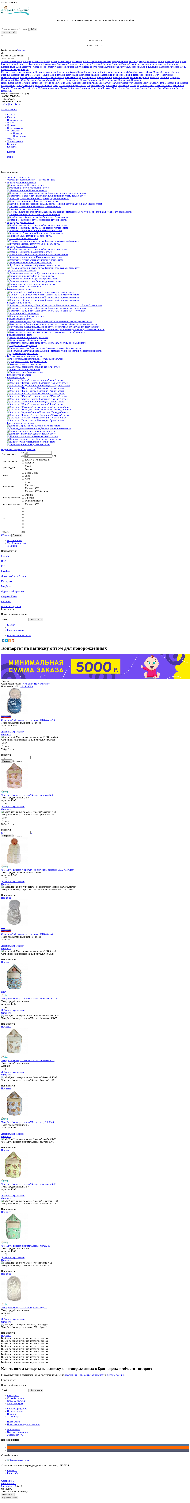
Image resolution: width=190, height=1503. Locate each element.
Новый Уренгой (121, 77)
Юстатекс (6, 601)
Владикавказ (49, 64)
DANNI (5, 561)
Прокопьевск (7, 83)
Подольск (136, 80)
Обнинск (164, 77)
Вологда (107, 64)
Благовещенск (172, 61)
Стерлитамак (93, 85)
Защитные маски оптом (19, 177)
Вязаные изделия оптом (19, 289)
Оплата (11, 122)
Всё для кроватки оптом (19, 334)
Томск (167, 85)
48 (27, 686)
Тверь (151, 85)
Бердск (142, 61)
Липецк (95, 72)
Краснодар (51, 72)
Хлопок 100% (32, 488)
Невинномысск (57, 75)
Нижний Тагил (151, 75)
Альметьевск (15, 61)
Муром (175, 72)
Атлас (28, 482)
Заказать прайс (9, 32)
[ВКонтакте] (3, 640)
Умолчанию (28, 683)
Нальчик (45, 75)
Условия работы (15, 141)
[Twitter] (6, 640)
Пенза (62, 80)
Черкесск (107, 88)
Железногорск (40, 67)
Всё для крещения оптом (19, 318)
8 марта (5, 556)
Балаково (96, 61)
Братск (183, 61)
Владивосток (35, 64)
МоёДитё (29, 462)
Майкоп (130, 72)
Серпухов (22, 85)
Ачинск (87, 61)
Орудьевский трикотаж (13, 591)
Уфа (35, 88)
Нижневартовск (101, 75)
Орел (23, 80)
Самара (111, 83)
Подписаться (36, 619)
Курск (80, 72)
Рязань (94, 83)
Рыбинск (86, 83)
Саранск (137, 83)
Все (31, 686)
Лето (27, 478)
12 (21, 686)
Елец (18, 67)
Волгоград (72, 64)
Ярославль (6, 91)
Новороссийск (42, 77)
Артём (54, 61)
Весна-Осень (31, 472)
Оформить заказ (9, 1497)
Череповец (96, 88)
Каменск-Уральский (137, 67)
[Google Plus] (13, 640)
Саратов (146, 83)
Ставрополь (65, 85)
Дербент (135, 64)
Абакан (5, 61)
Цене (36, 683)
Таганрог (134, 85)
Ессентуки (27, 67)
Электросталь (132, 88)
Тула (173, 85)
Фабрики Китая (9, 596)
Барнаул (116, 61)
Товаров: (5, 681)
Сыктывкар (123, 85)
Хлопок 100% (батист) (36, 491)
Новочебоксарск (73, 77)
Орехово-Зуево (45, 80)
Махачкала (139, 72)
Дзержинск (145, 64)
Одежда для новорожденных (21, 182)
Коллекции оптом (16, 377)
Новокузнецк (166, 75)
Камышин (153, 67)
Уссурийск (27, 88)
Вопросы (11, 144)
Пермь (83, 80)
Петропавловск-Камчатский (116, 80)
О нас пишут (19, 136)
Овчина (29, 494)
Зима (27, 475)
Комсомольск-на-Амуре (23, 72)
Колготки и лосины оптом (20, 423)
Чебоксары (73, 88)
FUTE (4, 566)
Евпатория (172, 64)
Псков (18, 83)
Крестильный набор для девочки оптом (84, 1375)
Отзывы (11, 138)
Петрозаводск (94, 80)
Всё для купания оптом (19, 375)
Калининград (112, 67)
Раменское (49, 83)
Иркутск (79, 67)
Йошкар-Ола (90, 67)
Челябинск (85, 88)
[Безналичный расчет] (18, 1460)
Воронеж (116, 64)
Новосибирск (57, 77)
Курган (73, 72)
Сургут (104, 85)
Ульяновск (16, 88)
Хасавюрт (55, 88)
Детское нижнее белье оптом (21, 270)
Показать (17, 535)
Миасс (149, 72)
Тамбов (144, 85)
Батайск (124, 61)
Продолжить (8, 1494)
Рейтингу (45, 683)
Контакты (12, 146)
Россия (28, 469)
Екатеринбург (8, 67)
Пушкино (27, 83)
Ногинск (134, 77)
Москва (21, 50)
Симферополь (34, 85)
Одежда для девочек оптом (20, 222)
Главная (11, 114)
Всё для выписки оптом (19, 302)
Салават (103, 83)
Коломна (5, 72)
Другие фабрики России (37, 459)
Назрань (36, 75)
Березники (152, 61)
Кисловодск (14, 69)
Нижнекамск (116, 75)
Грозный (125, 64)
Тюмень (180, 85)
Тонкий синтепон (34, 500)
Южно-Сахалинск (166, 88)
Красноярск (63, 72)
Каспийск (164, 67)
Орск (55, 80)
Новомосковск (27, 77)
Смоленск (47, 85)
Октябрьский (8, 80)
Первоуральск (73, 80)
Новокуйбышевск (10, 77)
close (3, 53)
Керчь (183, 67)
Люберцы (105, 72)
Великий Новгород (18, 64)
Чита (114, 88)
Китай (28, 466)
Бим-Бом (5, 571)
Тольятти (159, 85)
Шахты (121, 88)
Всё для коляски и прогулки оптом (24, 356)
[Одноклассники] (9, 640)
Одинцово (175, 77)
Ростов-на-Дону (63, 83)
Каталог (11, 117)
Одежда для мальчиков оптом (22, 246)
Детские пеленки (115, 1375)
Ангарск (27, 61)
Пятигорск (37, 83)
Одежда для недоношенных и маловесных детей (31, 179)
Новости (17, 133)
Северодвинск (172, 83)
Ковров (24, 69)
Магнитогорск (117, 72)
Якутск (179, 88)
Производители (15, 120)
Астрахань (77, 61)
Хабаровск (43, 88)
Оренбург (32, 80)
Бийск (161, 61)
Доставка (11, 125)
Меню (10, 157)
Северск (184, 83)
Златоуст (52, 67)
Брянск (4, 64)
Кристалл (30, 485)
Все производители (11, 606)
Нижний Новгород (133, 75)
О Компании (13, 130)
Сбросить (6, 535)
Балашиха (106, 61)
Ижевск (70, 67)
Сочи (55, 85)
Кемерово (174, 67)
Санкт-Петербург (124, 83)
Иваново (61, 67)
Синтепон (30, 497)
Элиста (143, 88)
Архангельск (64, 61)
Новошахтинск (104, 77)
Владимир (61, 64)
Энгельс (152, 88)
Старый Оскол (78, 85)
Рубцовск (76, 83)
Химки (63, 88)
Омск (18, 80)
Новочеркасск (89, 77)
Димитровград (159, 64)
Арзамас (36, 61)
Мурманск (166, 72)
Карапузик (6, 581)
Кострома (40, 72)
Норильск (144, 77)
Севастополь (157, 83)
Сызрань (112, 85)
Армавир (45, 61)
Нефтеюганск (86, 75)
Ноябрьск (154, 77)
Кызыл (87, 72)
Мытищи (5, 75)
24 (24, 686)
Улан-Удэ (5, 88)
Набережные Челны (21, 75)
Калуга (123, 67)
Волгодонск (85, 64)
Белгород (133, 61)
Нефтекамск (72, 75)
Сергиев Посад (8, 85)
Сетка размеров (15, 128)
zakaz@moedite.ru (11, 104)
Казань (101, 67)
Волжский (96, 64)
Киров (4, 69)
